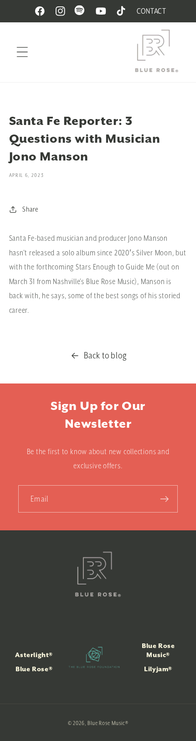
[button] (22, 52)
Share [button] (30, 209)
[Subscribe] (164, 499)
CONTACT (151, 11)
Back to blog (105, 355)
